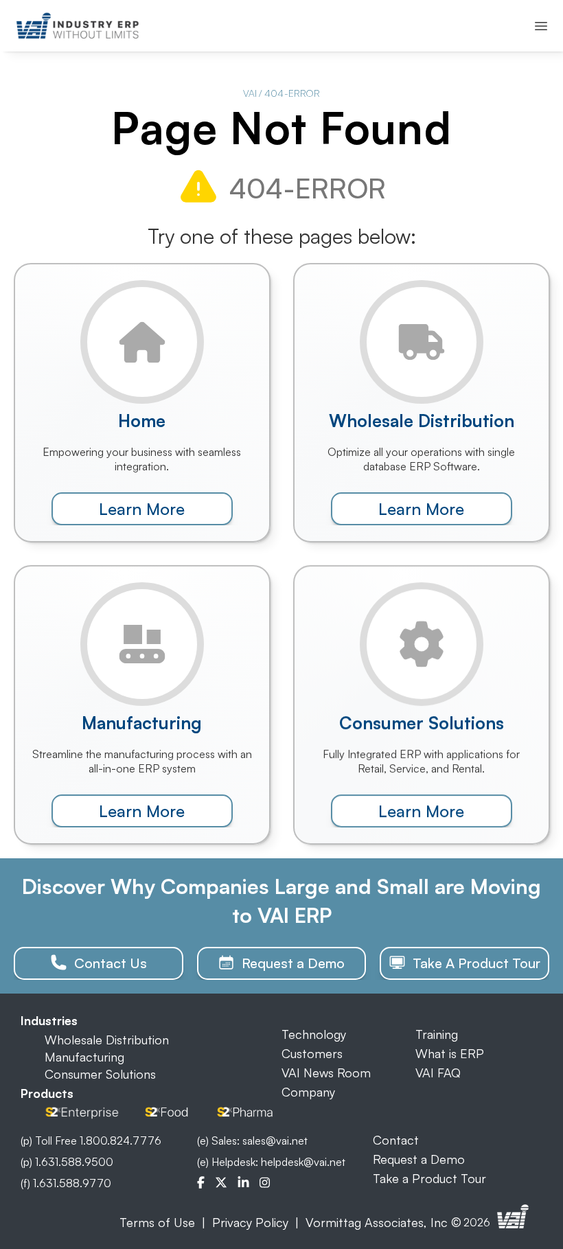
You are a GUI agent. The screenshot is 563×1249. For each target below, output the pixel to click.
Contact (396, 1139)
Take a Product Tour (429, 1178)
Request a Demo (419, 1159)
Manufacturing (84, 1056)
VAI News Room (326, 1072)
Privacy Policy (250, 1222)
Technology (314, 1034)
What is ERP (449, 1053)
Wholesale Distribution (107, 1039)
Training (436, 1034)
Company (308, 1091)
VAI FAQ (438, 1072)
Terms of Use (157, 1222)
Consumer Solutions (100, 1073)
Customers (312, 1053)
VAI (250, 93)
